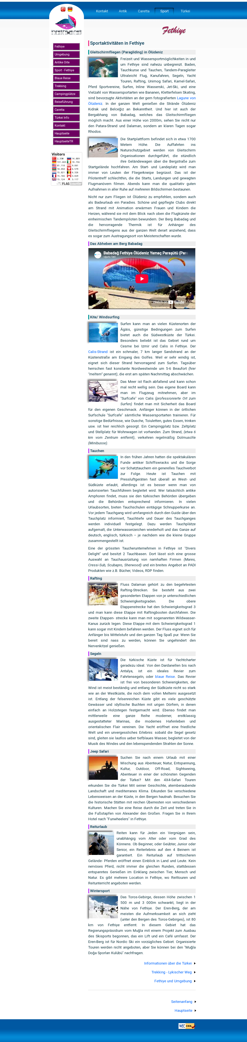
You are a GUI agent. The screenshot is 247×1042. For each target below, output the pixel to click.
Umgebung (62, 54)
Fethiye (59, 46)
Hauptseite (62, 133)
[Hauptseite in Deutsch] (70, 10)
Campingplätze (65, 94)
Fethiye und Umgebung (173, 981)
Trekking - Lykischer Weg (171, 972)
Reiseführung (64, 102)
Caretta (59, 110)
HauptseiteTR (64, 141)
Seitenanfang (181, 1001)
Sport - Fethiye (64, 70)
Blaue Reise (62, 78)
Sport (164, 11)
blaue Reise (165, 676)
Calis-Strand (98, 352)
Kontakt (60, 125)
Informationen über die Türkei (168, 963)
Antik (123, 11)
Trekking (60, 86)
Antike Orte (62, 62)
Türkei (185, 11)
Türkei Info (62, 117)
